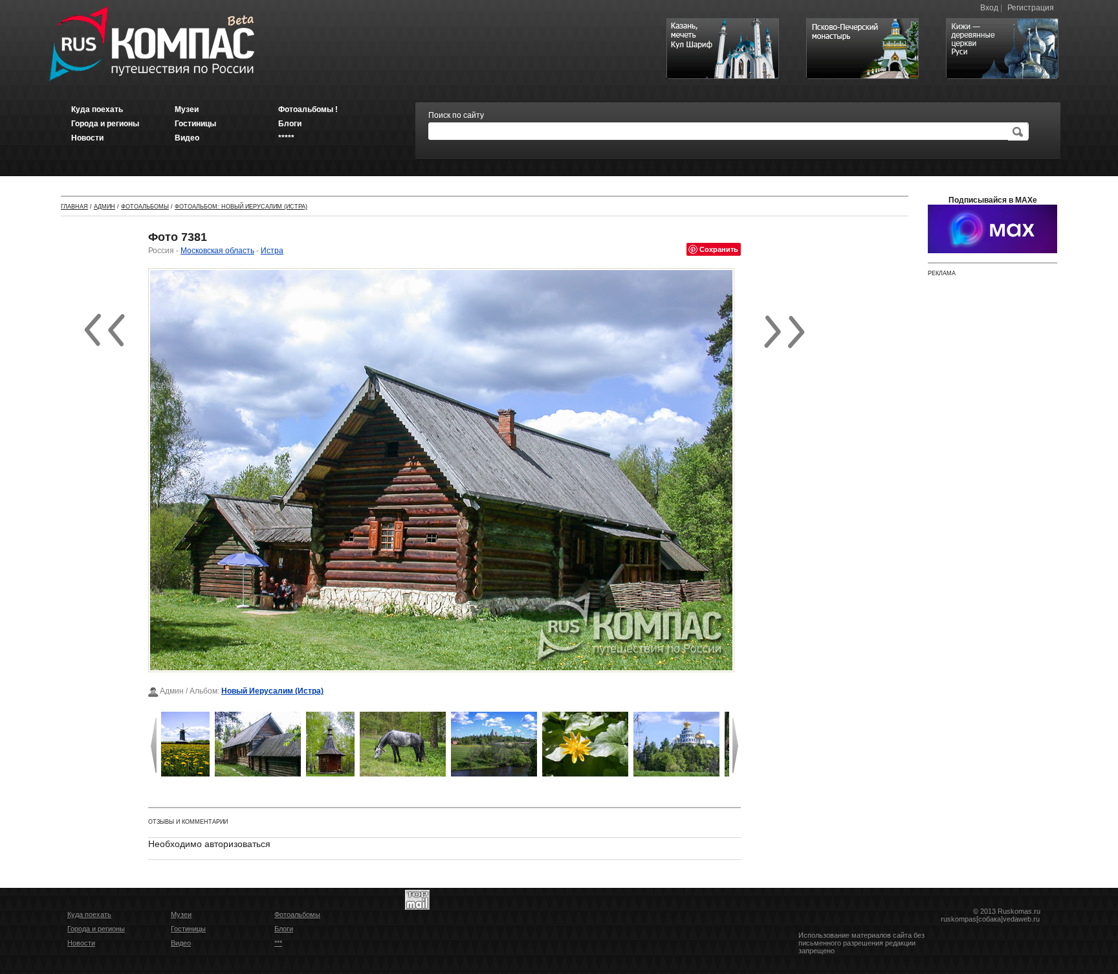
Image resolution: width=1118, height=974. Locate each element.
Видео (181, 943)
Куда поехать (89, 914)
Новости (81, 943)
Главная (74, 206)
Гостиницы (188, 929)
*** (278, 943)
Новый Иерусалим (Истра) (272, 691)
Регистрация (1030, 7)
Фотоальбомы (145, 206)
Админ (104, 206)
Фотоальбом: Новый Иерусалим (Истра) (241, 206)
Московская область (217, 250)
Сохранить (718, 249)
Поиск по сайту (456, 115)
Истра (272, 250)
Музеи (181, 914)
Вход (989, 7)
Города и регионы (96, 929)
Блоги (283, 929)
